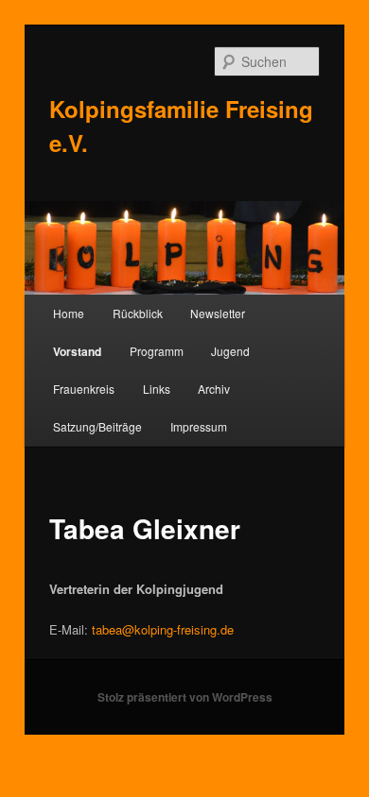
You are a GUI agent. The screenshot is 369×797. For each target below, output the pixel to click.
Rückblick (138, 313)
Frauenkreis (83, 389)
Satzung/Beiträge (97, 426)
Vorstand (77, 351)
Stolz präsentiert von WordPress (184, 696)
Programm (157, 351)
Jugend (230, 351)
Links (156, 389)
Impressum (198, 426)
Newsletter (217, 313)
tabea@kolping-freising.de (163, 629)
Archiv (214, 389)
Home (68, 313)
